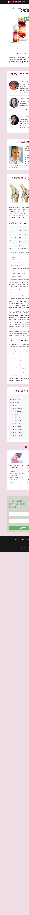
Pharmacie (14, 539)
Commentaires (22, 539)
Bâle (28, 81)
